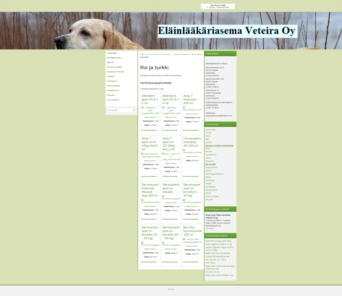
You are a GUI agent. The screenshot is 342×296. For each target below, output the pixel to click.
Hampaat (209, 161)
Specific (208, 142)
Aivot (207, 148)
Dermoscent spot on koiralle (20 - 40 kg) (170, 233)
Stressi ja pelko (212, 196)
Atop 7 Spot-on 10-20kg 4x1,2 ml (168, 144)
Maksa (208, 177)
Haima (208, 158)
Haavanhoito (211, 154)
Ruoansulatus (211, 190)
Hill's (207, 139)
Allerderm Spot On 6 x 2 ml (150, 99)
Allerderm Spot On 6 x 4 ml (170, 99)
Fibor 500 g (210, 263)
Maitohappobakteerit (214, 174)
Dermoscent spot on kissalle (170, 188)
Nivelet (208, 183)
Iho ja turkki (210, 164)
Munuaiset (210, 180)
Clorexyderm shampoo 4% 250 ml (192, 142)
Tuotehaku (197, 54)
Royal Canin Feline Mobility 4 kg (219, 275)
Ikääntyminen (211, 167)
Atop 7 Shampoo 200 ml (190, 99)
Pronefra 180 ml (212, 272)
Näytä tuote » (150, 117)
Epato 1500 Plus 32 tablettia (217, 253)
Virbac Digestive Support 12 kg (218, 244)
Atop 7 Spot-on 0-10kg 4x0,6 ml (150, 144)
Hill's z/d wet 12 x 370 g (215, 259)
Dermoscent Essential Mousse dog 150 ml (150, 190)
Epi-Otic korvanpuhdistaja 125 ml (195, 231)
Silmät (208, 193)
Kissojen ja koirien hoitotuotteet (159, 54)
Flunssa (208, 151)
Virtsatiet (209, 199)
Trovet (208, 132)
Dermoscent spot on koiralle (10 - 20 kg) (150, 233)
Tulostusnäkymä (183, 54)
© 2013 (171, 289)
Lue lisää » (210, 228)
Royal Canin (210, 129)
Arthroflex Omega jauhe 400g (218, 241)
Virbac (208, 136)
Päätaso (142, 54)
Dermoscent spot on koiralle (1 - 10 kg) (191, 190)
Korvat (208, 170)
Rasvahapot (210, 186)
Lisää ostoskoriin (149, 130)
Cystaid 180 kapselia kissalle (217, 256)
